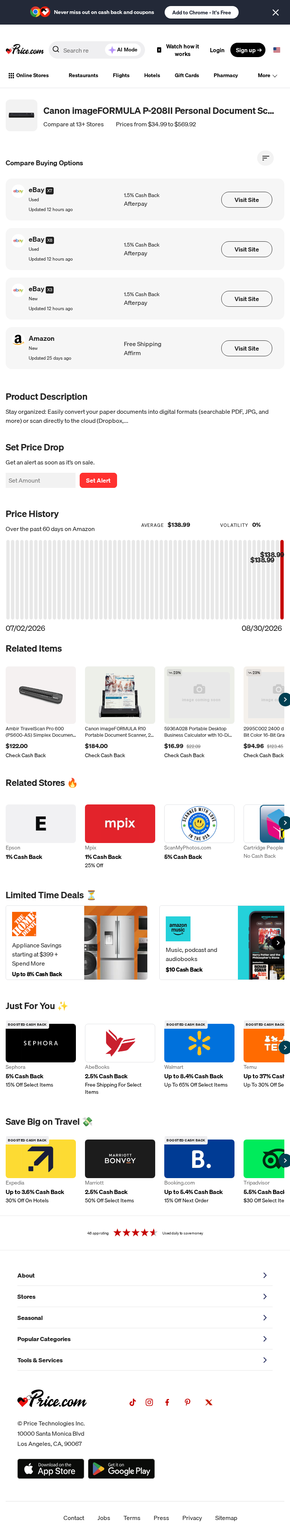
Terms (131, 1517)
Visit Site (246, 200)
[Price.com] (51, 1415)
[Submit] (56, 51)
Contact (73, 1517)
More (264, 75)
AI (127, 49)
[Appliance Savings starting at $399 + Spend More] (76, 943)
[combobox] (97, 50)
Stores (26, 1296)
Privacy (192, 1517)
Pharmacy (226, 75)
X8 (49, 240)
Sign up (246, 49)
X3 (49, 289)
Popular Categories (44, 1339)
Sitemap (226, 1517)
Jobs (103, 1517)
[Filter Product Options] (265, 158)
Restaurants (83, 75)
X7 (49, 190)
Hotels (152, 75)
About (26, 1275)
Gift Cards (187, 75)
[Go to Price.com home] (25, 49)
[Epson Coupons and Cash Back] (41, 836)
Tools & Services (40, 1360)
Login (217, 49)
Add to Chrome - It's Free (201, 12)
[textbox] (276, 50)
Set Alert (98, 480)
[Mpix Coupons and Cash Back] (120, 836)
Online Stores (32, 75)
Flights (121, 75)
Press (161, 1517)
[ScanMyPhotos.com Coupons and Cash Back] (199, 836)
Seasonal (30, 1318)
